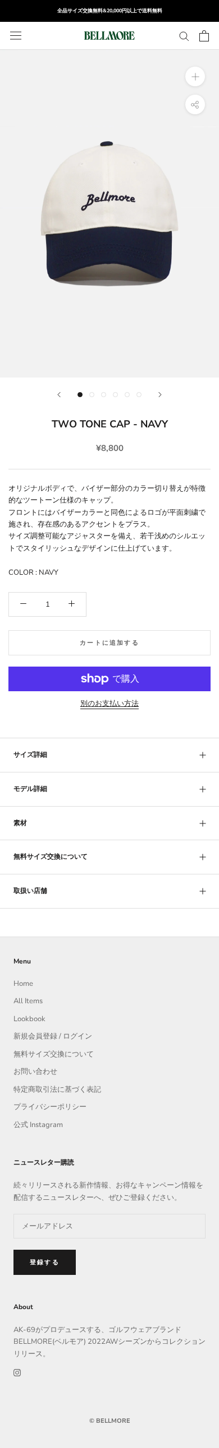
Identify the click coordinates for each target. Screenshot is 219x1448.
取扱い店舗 (30, 890)
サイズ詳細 (30, 754)
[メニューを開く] (15, 35)
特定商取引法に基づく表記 (57, 1089)
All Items (28, 1001)
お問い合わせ (35, 1072)
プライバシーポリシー (49, 1107)
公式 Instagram (38, 1125)
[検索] (184, 35)
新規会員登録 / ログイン (52, 1036)
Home (23, 984)
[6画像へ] (139, 394)
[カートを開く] (204, 35)
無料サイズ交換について (50, 856)
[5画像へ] (127, 394)
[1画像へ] (80, 394)
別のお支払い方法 (109, 704)
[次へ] (160, 394)
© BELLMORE (109, 1421)
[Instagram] (17, 1372)
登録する (45, 1262)
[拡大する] (195, 76)
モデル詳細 (30, 788)
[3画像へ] (103, 394)
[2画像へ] (91, 394)
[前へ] (59, 394)
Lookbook (29, 1019)
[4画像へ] (115, 394)
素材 (20, 822)
